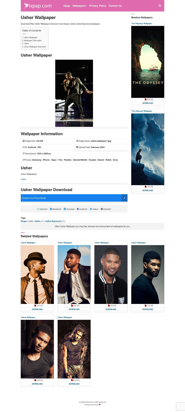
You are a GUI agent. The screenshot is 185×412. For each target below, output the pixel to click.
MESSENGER (56, 209)
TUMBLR (95, 209)
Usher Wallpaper (30, 37)
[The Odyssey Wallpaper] (147, 62)
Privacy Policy (97, 5)
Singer (24, 221)
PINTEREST (107, 209)
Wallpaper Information (33, 40)
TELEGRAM (70, 209)
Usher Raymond (53, 221)
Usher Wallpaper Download (35, 46)
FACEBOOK (83, 209)
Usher (26, 43)
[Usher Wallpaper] (74, 93)
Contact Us (115, 5)
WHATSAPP (43, 209)
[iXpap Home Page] (38, 5)
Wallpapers (79, 5)
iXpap (66, 5)
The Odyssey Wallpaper (142, 23)
